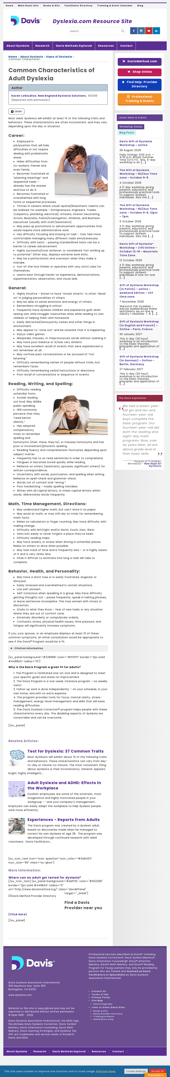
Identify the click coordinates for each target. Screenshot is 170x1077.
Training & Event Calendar (115, 5)
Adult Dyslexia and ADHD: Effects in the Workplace (64, 785)
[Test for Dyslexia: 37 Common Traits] (16, 765)
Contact (126, 45)
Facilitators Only (103, 1019)
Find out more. (106, 1071)
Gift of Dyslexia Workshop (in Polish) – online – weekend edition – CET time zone (139, 290)
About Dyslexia (17, 45)
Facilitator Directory (78, 5)
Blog (140, 5)
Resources (106, 45)
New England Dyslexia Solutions (62, 95)
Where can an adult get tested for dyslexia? (44, 878)
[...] (143, 162)
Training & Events (103, 1016)
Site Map (97, 1000)
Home (9, 5)
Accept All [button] (157, 1071)
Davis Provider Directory (108, 1013)
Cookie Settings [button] (136, 1071)
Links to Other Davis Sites (108, 1007)
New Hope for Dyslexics (153, 465)
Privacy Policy (101, 997)
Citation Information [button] (28, 648)
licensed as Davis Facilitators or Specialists (120, 973)
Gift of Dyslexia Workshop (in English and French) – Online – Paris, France (139, 325)
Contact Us (99, 991)
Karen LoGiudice (23, 95)
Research (42, 45)
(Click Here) (17, 914)
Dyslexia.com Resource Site (92, 21)
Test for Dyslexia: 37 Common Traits (66, 751)
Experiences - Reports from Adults (64, 819)
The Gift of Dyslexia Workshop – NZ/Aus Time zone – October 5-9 (138, 173)
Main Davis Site (28, 5)
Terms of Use (100, 994)
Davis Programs (102, 1004)
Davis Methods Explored (74, 45)
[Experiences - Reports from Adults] (16, 833)
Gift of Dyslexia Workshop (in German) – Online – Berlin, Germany (139, 360)
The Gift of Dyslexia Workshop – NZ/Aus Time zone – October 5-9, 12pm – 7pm (139, 210)
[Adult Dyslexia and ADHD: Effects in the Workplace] (16, 796)
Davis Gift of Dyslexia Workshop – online (136, 143)
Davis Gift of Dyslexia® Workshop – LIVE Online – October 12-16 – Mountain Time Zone (139, 249)
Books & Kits (51, 5)
